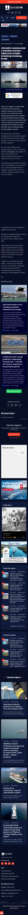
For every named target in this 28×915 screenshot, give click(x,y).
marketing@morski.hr (12, 893)
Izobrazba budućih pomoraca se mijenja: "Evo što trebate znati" (13, 706)
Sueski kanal (13, 36)
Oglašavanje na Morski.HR (7, 873)
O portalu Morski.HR (6, 871)
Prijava (13, 18)
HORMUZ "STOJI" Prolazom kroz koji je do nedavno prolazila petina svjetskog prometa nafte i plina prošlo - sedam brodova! (13, 750)
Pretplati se (21, 17)
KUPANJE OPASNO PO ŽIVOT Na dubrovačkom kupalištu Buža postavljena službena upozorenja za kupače (17, 577)
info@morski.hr (10, 887)
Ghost (22, 906)
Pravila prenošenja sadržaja (8, 879)
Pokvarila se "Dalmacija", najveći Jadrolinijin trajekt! (12, 790)
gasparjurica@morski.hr (15, 890)
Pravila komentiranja (7, 417)
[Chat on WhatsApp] (14, 391)
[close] (26, 2)
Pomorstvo (5, 36)
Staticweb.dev (14, 908)
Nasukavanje (5, 39)
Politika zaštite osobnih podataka (9, 876)
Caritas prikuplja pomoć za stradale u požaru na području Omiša (18, 609)
